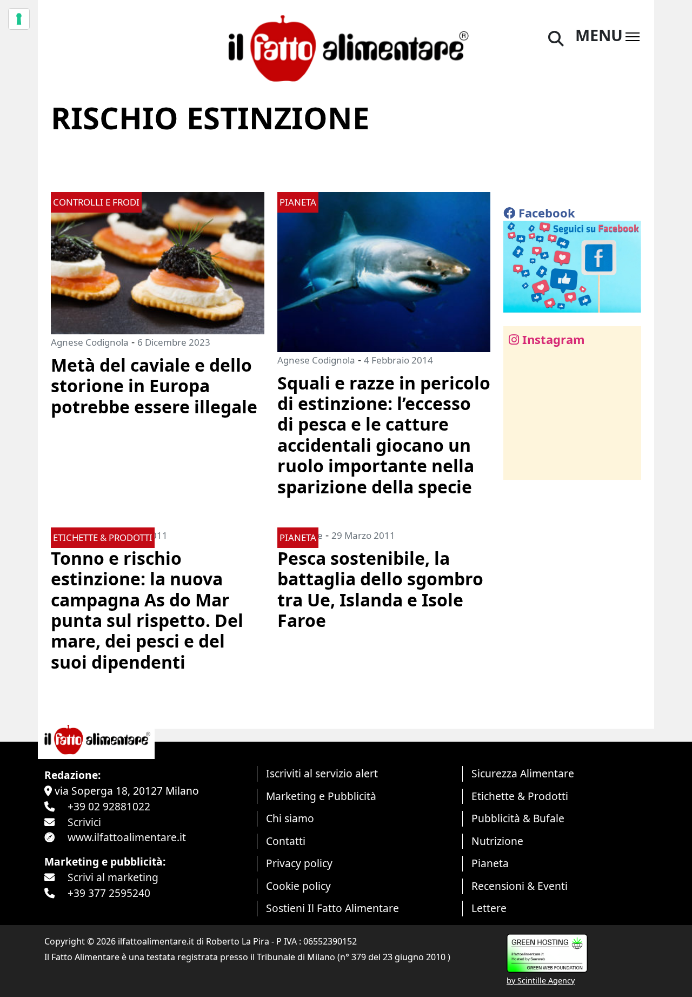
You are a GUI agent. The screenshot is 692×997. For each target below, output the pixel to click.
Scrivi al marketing (113, 877)
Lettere (489, 908)
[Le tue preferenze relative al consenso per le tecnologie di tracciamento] (19, 19)
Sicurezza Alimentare (522, 773)
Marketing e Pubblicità (321, 796)
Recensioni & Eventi (519, 886)
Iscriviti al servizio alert (322, 773)
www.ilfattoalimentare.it (127, 837)
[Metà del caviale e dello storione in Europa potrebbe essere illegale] (157, 262)
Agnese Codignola (90, 342)
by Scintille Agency (541, 980)
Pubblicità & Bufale (517, 818)
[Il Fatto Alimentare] (346, 46)
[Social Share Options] (519, 465)
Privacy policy (299, 863)
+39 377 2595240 (109, 893)
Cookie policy (298, 886)
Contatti (285, 841)
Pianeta (490, 863)
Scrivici (84, 822)
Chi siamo (290, 818)
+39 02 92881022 (109, 806)
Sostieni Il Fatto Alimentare (332, 908)
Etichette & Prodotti (519, 796)
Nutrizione (497, 841)
